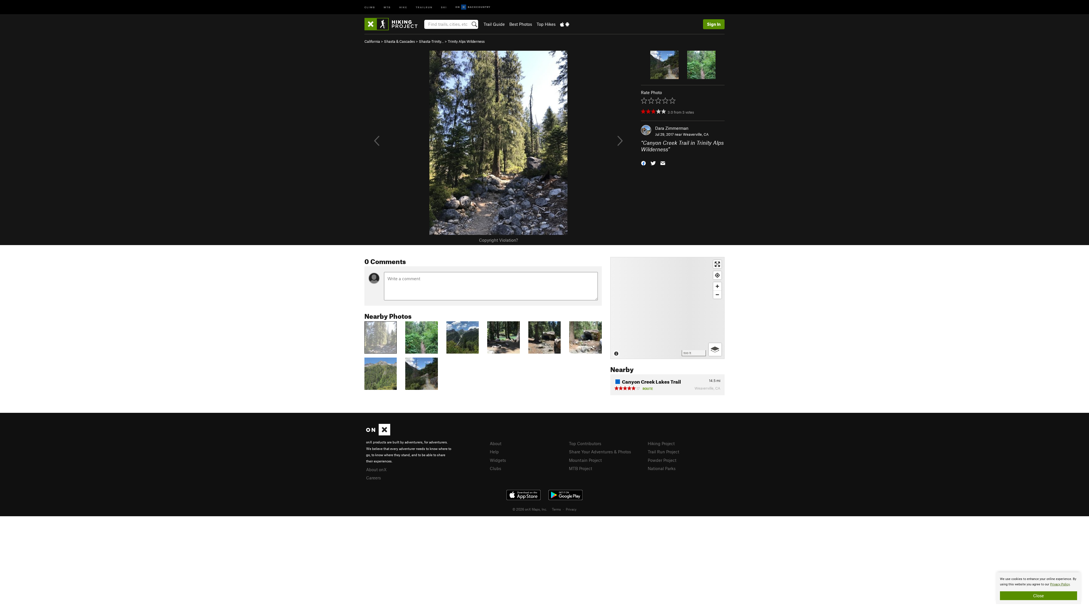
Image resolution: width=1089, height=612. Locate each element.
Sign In (714, 24)
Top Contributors (585, 443)
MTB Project (580, 468)
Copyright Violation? (498, 240)
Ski (444, 7)
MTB (387, 7)
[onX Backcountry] (473, 7)
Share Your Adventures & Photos (600, 451)
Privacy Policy (1060, 584)
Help (494, 451)
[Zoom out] (717, 294)
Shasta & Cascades (399, 41)
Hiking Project (661, 443)
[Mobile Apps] (564, 24)
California (372, 41)
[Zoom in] (717, 286)
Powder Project (662, 460)
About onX (376, 469)
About (495, 443)
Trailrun (424, 7)
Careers (373, 477)
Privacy (571, 509)
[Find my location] (717, 275)
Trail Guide (494, 24)
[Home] (393, 24)
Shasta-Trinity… (431, 41)
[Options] (715, 349)
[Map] (667, 308)
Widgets (498, 460)
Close (1038, 595)
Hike (403, 7)
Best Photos (520, 24)
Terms (556, 509)
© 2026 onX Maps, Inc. (529, 509)
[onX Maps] (378, 433)
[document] (1038, 588)
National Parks (662, 468)
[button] (643, 162)
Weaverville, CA (696, 134)
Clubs (495, 468)
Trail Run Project (663, 451)
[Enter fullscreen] (717, 264)
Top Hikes (546, 24)
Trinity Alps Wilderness (466, 41)
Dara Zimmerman (672, 128)
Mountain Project (585, 460)
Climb (369, 7)
